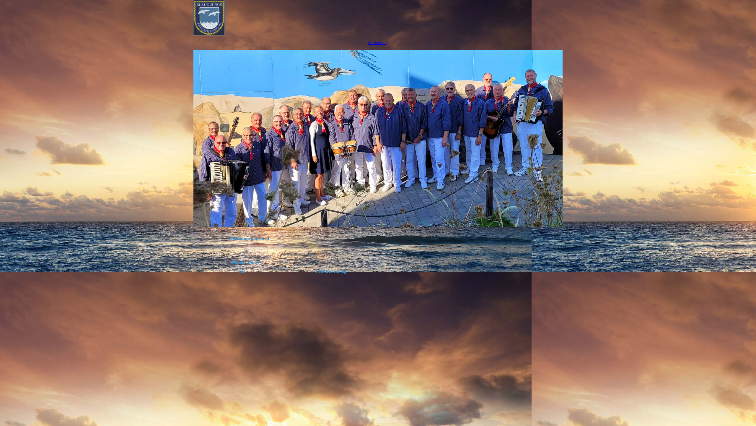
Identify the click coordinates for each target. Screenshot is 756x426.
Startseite (376, 42)
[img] (378, 17)
